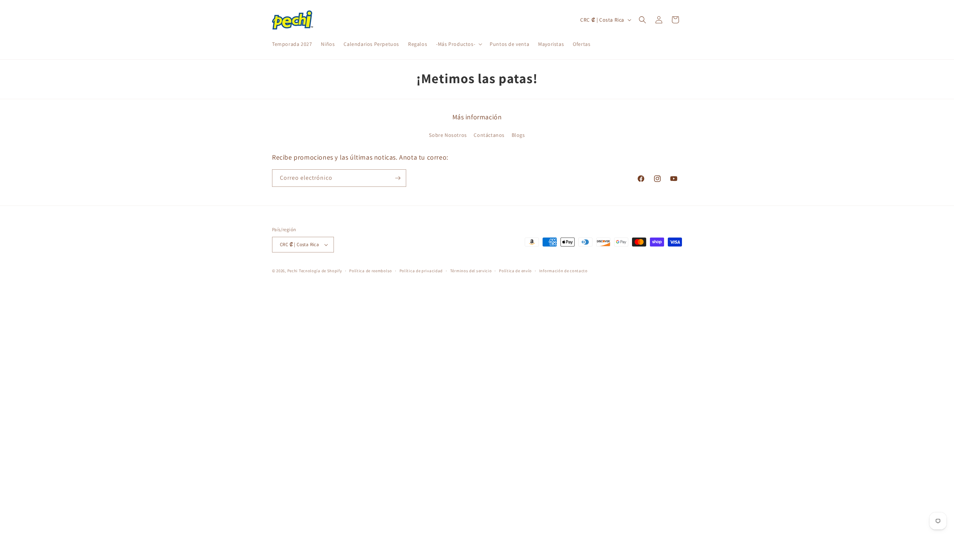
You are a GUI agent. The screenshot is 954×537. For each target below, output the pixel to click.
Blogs (518, 135)
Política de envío (515, 270)
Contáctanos (489, 135)
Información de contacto (563, 270)
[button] (458, 44)
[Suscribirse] (397, 178)
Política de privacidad (421, 270)
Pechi (292, 270)
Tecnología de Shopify (320, 270)
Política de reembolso (370, 270)
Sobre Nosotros (448, 135)
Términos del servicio (471, 270)
